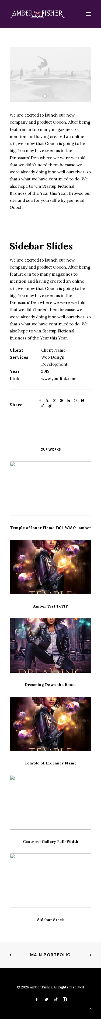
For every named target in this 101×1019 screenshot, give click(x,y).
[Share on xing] (42, 406)
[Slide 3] (56, 96)
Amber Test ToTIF (50, 606)
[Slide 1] (45, 96)
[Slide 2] (50, 96)
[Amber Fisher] (37, 14)
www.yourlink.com (58, 378)
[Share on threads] (54, 400)
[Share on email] (49, 406)
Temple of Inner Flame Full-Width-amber (50, 527)
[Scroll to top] (90, 1008)
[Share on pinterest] (61, 400)
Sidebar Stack (50, 919)
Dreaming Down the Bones (50, 684)
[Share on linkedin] (68, 400)
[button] (88, 14)
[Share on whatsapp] (75, 400)
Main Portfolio (50, 955)
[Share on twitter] (47, 400)
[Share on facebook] (40, 400)
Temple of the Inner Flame (50, 763)
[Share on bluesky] (82, 400)
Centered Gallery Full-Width (50, 841)
